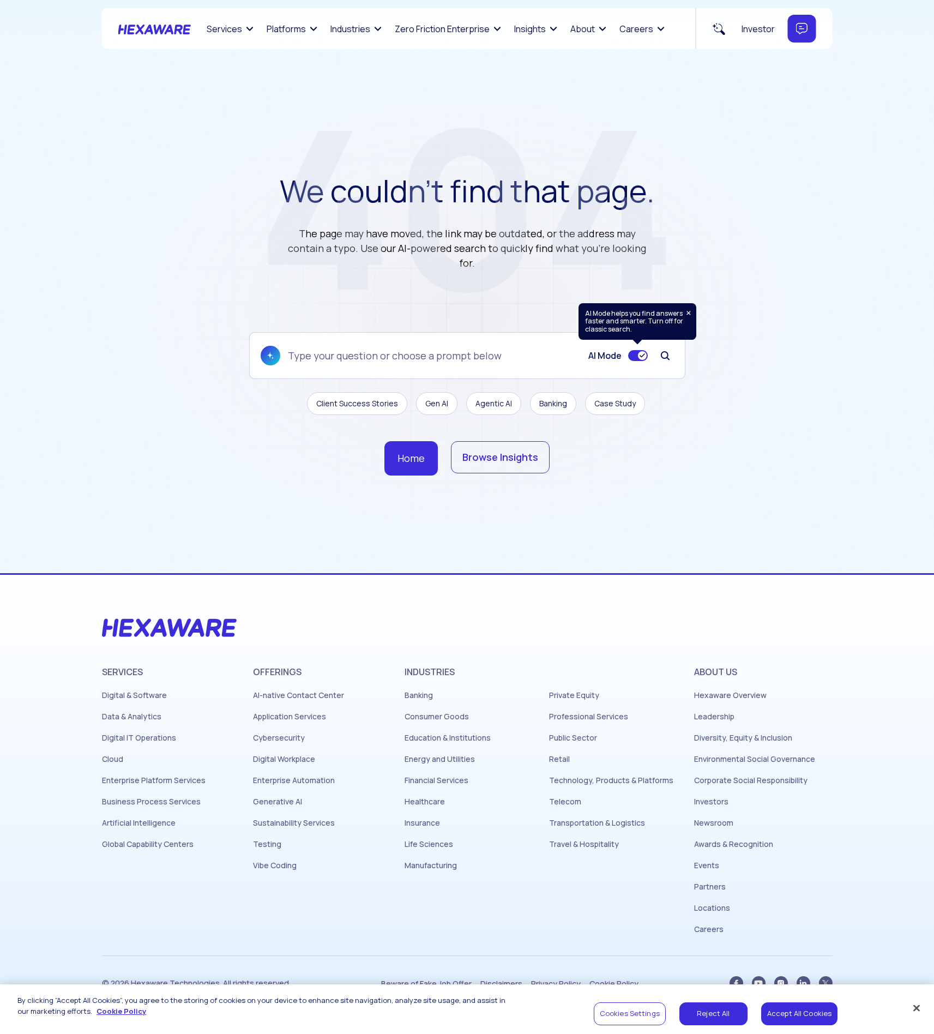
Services (224, 29)
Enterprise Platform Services (154, 780)
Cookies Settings (630, 1013)
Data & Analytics (131, 717)
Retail (559, 759)
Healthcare (425, 802)
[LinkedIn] (803, 983)
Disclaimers (501, 984)
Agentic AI (493, 403)
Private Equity (574, 695)
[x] (826, 983)
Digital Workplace (284, 759)
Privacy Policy (556, 984)
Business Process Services (151, 802)
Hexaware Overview (730, 695)
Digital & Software (134, 695)
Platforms (286, 29)
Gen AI (436, 403)
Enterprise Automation (294, 780)
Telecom (565, 802)
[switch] (638, 355)
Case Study (615, 403)
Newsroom (713, 823)
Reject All (713, 1013)
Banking (553, 403)
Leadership (714, 717)
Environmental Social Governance (754, 759)
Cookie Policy (613, 984)
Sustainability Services (294, 823)
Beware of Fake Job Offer (426, 984)
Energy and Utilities (440, 759)
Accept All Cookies (799, 1013)
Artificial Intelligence (139, 823)
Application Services (289, 717)
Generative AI (277, 802)
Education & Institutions (448, 738)
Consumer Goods (437, 717)
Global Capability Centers (148, 844)
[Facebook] (736, 983)
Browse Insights (500, 457)
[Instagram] (781, 983)
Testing (267, 844)
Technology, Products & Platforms (611, 780)
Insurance (422, 823)
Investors (711, 802)
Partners (710, 887)
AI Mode (605, 355)
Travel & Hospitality (584, 844)
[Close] (917, 1008)
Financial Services (436, 780)
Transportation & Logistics (597, 823)
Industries (350, 29)
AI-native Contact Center (298, 695)
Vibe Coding (275, 865)
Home (411, 458)
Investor (758, 29)
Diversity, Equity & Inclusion (743, 738)
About (582, 29)
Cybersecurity (279, 738)
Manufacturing (431, 865)
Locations (712, 908)
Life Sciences (429, 844)
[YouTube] (759, 983)
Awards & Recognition (733, 844)
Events (706, 865)
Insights (530, 29)
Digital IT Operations (139, 738)
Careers (636, 29)
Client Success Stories (357, 403)
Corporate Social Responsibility (751, 780)
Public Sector (573, 738)
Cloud (112, 759)
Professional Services (588, 717)
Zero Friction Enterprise (442, 29)
